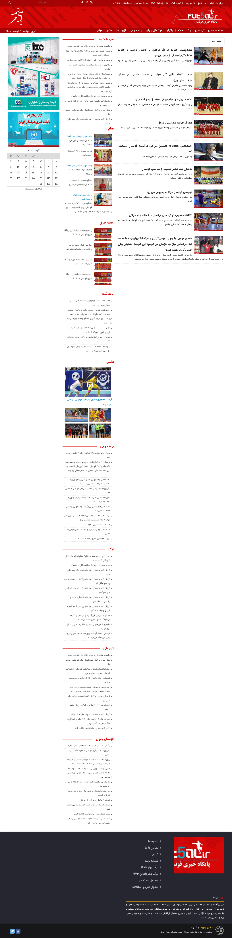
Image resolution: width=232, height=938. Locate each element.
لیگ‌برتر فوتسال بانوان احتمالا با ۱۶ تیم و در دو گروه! (88, 60)
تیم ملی (199, 30)
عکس (109, 30)
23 (48, 178)
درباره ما (219, 3)
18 (33, 172)
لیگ (189, 30)
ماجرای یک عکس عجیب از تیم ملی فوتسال (167, 169)
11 (33, 167)
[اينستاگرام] (86, 2)
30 (48, 184)
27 (18, 178)
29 (56, 184)
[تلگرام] (81, 2)
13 (18, 167)
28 (11, 178)
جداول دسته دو (141, 3)
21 (11, 172)
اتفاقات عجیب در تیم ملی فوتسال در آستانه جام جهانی (160, 215)
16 (48, 172)
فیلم (99, 30)
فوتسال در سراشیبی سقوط (98, 525)
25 (33, 178)
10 (41, 167)
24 (41, 178)
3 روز (93, 305)
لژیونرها (121, 30)
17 (41, 172)
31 (41, 184)
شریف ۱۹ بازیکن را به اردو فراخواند (95, 800)
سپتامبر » (30, 189)
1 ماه (85, 332)
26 (26, 178)
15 (56, 172)
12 (26, 167)
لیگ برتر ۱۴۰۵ (177, 3)
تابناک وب (195, 927)
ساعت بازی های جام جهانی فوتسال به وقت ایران (163, 99)
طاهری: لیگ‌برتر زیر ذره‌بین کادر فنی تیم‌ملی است (89, 46)
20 (18, 172)
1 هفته (106, 323)
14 (11, 167)
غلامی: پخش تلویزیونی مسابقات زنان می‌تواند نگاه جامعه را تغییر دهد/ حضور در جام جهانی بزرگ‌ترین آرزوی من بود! (89, 87)
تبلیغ (200, 3)
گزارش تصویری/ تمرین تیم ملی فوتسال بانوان (90, 714)
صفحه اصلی (215, 30)
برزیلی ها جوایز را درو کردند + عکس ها (93, 539)
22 (56, 178)
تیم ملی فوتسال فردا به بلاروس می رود (169, 192)
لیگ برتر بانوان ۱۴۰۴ (159, 3)
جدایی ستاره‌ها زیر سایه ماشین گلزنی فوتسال (90, 96)
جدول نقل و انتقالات (122, 3)
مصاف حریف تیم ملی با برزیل (175, 122)
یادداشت (108, 294)
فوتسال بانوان (174, 30)
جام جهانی (135, 30)
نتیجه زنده (190, 3)
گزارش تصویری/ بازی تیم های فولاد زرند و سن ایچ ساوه (89, 402)
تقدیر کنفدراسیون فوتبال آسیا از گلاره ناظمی (91, 728)
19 (26, 172)
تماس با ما (209, 3)
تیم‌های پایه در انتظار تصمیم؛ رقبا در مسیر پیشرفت (88, 337)
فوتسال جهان (154, 30)
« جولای (38, 189)
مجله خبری (107, 223)
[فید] (91, 2)
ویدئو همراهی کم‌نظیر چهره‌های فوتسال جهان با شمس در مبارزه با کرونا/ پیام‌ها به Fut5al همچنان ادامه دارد (88, 207)
